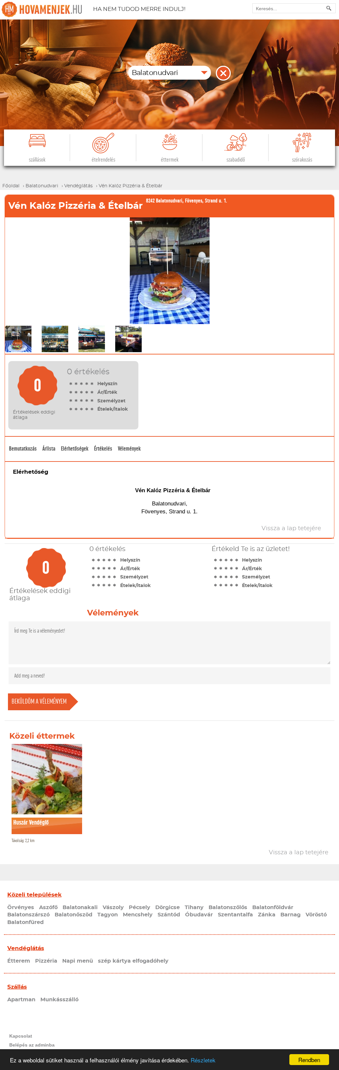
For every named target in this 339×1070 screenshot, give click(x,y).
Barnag (290, 914)
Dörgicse (167, 907)
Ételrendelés (103, 160)
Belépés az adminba (32, 1045)
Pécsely (139, 907)
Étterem (18, 961)
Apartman (21, 999)
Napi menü (77, 961)
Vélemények (129, 449)
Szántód (169, 914)
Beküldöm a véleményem (39, 701)
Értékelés (103, 449)
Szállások (37, 160)
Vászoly (113, 907)
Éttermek (169, 160)
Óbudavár (199, 914)
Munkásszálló (59, 999)
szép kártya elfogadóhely (133, 961)
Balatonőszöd (73, 914)
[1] (71, 383)
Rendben (309, 1059)
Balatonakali (80, 907)
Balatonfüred (25, 922)
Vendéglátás (25, 948)
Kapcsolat (20, 1036)
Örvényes (20, 907)
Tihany (194, 907)
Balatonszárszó (28, 914)
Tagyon (107, 914)
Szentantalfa (235, 914)
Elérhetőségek (74, 449)
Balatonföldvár (272, 907)
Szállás (17, 987)
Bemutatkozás (23, 449)
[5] (92, 383)
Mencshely (138, 914)
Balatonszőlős (228, 907)
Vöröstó (316, 914)
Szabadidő (235, 160)
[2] (76, 383)
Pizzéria (46, 961)
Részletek (203, 1060)
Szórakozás (302, 160)
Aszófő (48, 907)
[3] (81, 383)
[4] (86, 383)
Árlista (48, 449)
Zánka (266, 914)
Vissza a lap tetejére (298, 853)
